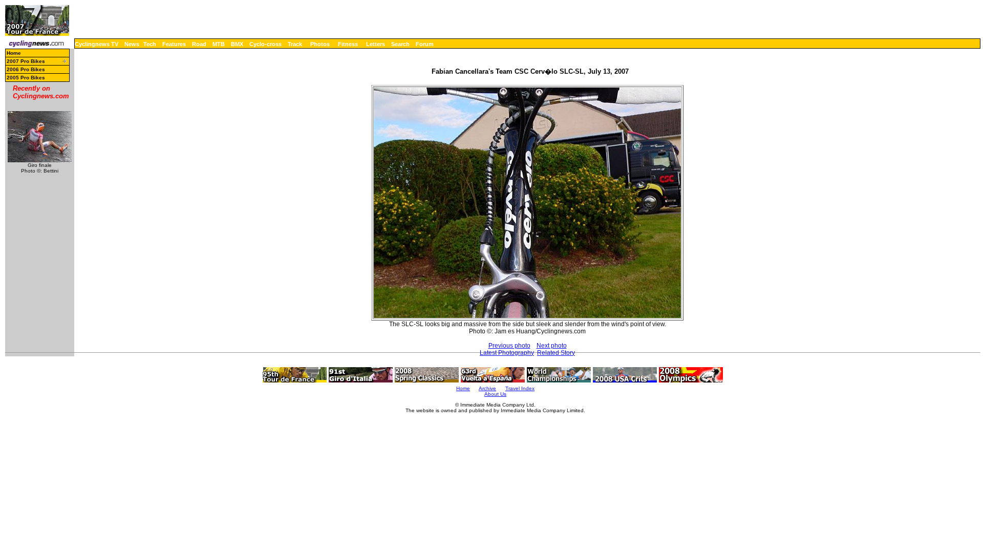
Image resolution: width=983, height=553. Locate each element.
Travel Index (520, 388)
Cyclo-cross (265, 44)
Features (174, 44)
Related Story (556, 352)
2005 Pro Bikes (26, 77)
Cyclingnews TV (96, 44)
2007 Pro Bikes (26, 61)
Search (400, 44)
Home (14, 53)
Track (295, 44)
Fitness (348, 44)
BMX (237, 44)
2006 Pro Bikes (26, 69)
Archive (487, 388)
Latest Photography (507, 352)
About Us (495, 394)
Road (199, 44)
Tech (149, 44)
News (131, 44)
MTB (218, 44)
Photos (320, 44)
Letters (375, 44)
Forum (425, 44)
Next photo (552, 345)
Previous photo (509, 345)
